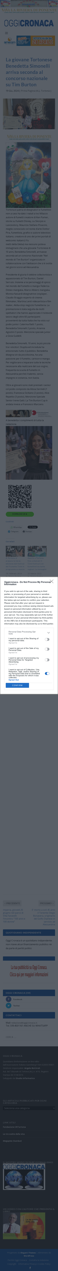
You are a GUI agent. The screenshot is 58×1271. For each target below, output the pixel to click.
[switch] (47, 639)
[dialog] (29, 635)
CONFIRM (17, 685)
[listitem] (29, 633)
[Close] (52, 582)
